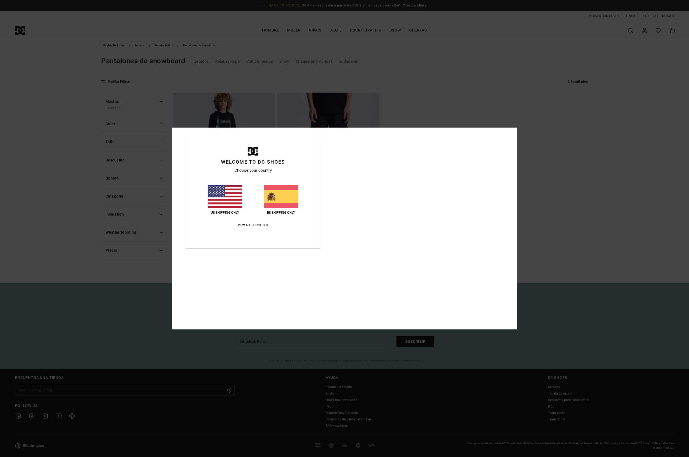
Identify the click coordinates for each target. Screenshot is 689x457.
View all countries (253, 225)
